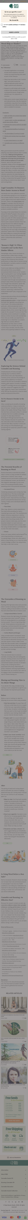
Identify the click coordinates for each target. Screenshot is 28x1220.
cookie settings (13, 24)
